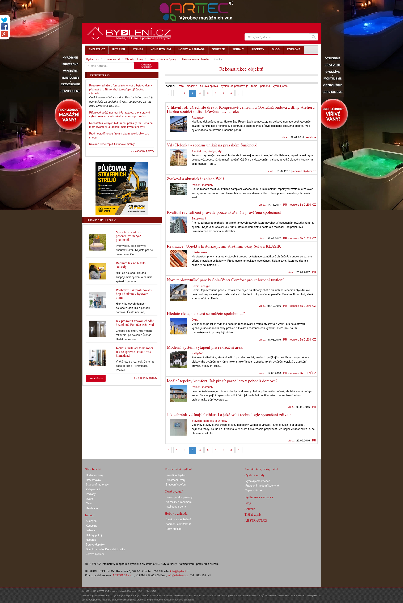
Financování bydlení (178, 469)
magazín (192, 86)
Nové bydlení (173, 491)
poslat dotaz (96, 378)
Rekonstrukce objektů (241, 68)
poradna (265, 86)
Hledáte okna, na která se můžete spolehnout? (206, 313)
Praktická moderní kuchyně (262, 485)
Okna (195, 319)
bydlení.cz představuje (234, 86)
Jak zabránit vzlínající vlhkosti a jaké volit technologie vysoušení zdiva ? (229, 414)
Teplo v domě (253, 490)
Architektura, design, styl (207, 151)
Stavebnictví (112, 59)
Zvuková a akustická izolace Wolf (195, 178)
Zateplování (199, 218)
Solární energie (201, 286)
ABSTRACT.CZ (256, 520)
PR (314, 272)
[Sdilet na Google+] (4, 34)
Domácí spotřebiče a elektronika (105, 549)
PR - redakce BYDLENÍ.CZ (299, 204)
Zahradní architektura (178, 524)
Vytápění (197, 353)
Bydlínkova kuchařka (259, 497)
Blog (248, 503)
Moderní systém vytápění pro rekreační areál (205, 347)
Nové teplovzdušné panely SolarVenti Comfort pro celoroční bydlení (225, 280)
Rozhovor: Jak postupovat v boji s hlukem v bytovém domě (134, 294)
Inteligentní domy (176, 506)
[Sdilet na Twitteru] (4, 20)
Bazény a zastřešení (178, 519)
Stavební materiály (97, 484)
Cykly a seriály (254, 475)
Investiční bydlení (176, 475)
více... (286, 137)
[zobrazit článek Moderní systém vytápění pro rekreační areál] (179, 359)
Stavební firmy (134, 59)
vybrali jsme (280, 86)
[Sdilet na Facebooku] (4, 26)
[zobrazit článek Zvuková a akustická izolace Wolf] (179, 189)
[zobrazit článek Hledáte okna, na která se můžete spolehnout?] (179, 326)
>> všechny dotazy (145, 378)
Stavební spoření (176, 484)
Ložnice (90, 530)
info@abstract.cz (178, 575)
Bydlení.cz (92, 59)
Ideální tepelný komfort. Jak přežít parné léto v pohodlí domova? (222, 381)
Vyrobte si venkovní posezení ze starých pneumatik (129, 236)
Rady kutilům (174, 529)
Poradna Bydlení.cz (101, 220)
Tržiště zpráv (253, 514)
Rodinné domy (94, 475)
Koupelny (91, 525)
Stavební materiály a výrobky (209, 421)
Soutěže (250, 508)
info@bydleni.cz (180, 571)
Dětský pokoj (94, 535)
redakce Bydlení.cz (304, 171)
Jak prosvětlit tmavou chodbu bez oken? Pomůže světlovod (135, 322)
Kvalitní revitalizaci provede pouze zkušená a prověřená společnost (224, 212)
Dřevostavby (93, 480)
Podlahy (91, 494)
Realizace (198, 117)
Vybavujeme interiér (257, 481)
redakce (311, 137)
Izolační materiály (202, 185)
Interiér (89, 515)
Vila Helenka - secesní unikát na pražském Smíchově (212, 145)
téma (254, 86)
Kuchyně (91, 521)
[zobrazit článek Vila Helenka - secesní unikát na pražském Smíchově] (179, 157)
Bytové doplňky (95, 544)
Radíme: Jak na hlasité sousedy (130, 265)
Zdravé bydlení (95, 554)
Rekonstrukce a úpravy (163, 59)
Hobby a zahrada (176, 513)
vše (181, 86)
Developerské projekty (179, 497)
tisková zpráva (209, 86)
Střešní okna (199, 252)
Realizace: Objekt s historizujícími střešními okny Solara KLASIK (224, 246)
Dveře (89, 499)
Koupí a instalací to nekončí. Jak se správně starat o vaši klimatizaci (135, 352)
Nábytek (91, 540)
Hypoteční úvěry (176, 480)
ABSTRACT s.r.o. (123, 575)
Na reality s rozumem (179, 502)
